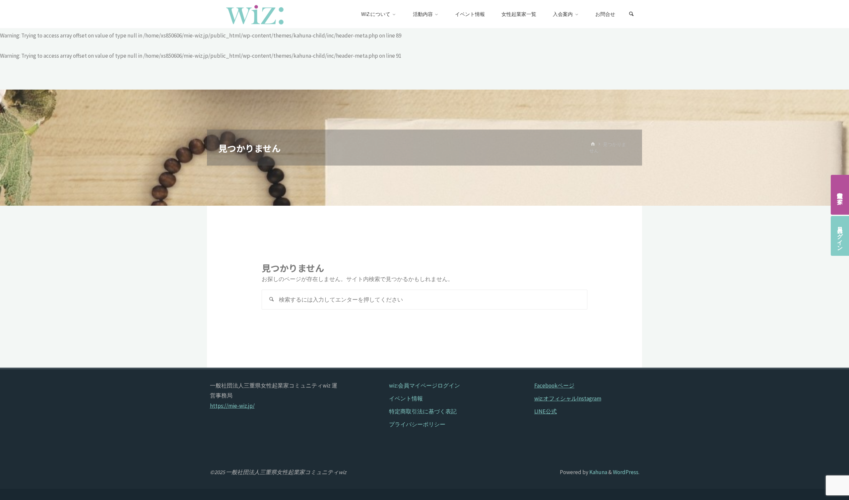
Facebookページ (554, 385)
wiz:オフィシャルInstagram (567, 398)
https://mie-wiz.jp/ (232, 405)
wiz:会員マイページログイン (424, 385)
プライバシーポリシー (417, 424)
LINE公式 (545, 411)
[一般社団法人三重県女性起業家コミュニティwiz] (255, 14)
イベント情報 (406, 398)
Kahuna (597, 472)
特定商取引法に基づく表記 (423, 411)
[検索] (631, 14)
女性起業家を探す (840, 194)
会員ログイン (840, 236)
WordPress (625, 472)
